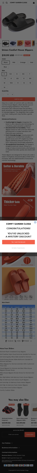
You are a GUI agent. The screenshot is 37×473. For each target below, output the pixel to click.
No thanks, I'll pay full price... (18, 248)
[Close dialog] (35, 222)
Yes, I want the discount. (18, 242)
